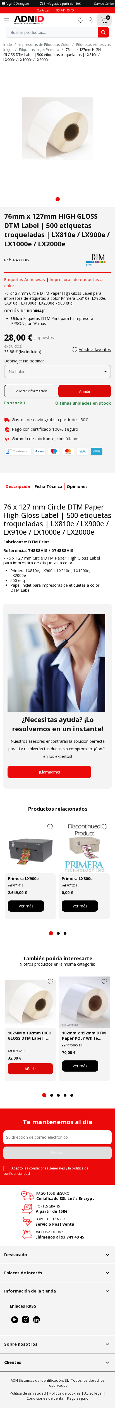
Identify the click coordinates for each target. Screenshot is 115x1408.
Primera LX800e (77, 878)
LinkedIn (36, 1319)
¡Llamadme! (49, 772)
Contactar (43, 10)
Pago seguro (77, 1398)
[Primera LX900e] (30, 847)
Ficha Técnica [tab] (48, 486)
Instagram (25, 1319)
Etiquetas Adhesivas (24, 279)
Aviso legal (93, 1393)
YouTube (14, 1319)
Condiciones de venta (45, 1398)
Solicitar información (31, 391)
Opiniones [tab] (77, 486)
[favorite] (80, 19)
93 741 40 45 (65, 10)
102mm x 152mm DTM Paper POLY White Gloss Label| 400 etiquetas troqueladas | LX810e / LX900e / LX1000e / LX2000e (84, 1035)
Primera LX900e (23, 878)
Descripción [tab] (18, 486)
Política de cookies (65, 1393)
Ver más (26, 906)
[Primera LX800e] (84, 847)
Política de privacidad (28, 1393)
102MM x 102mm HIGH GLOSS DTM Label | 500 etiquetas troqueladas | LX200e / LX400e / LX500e (29, 1035)
